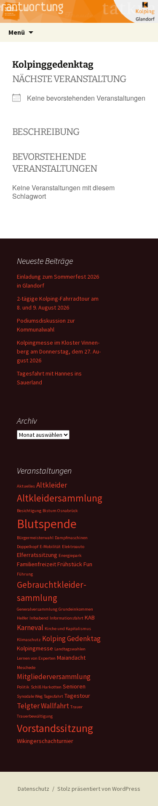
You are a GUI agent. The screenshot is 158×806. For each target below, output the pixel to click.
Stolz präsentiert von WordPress (98, 788)
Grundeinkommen (76, 609)
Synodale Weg (30, 696)
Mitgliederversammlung (54, 676)
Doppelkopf (27, 546)
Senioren (74, 686)
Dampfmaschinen (71, 537)
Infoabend (38, 618)
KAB (90, 617)
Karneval (30, 627)
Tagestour (77, 695)
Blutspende (47, 524)
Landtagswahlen (70, 649)
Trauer (76, 707)
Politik (23, 687)
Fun (87, 564)
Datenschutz (33, 788)
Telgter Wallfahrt (43, 705)
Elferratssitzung (37, 555)
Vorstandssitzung (55, 728)
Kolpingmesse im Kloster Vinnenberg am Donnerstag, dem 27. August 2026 (59, 351)
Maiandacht (71, 657)
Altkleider (51, 485)
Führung (25, 574)
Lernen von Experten (36, 658)
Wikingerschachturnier (45, 741)
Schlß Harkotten (46, 687)
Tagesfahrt (53, 696)
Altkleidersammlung (59, 498)
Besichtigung (29, 510)
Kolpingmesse (35, 648)
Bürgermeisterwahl (35, 537)
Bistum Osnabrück (60, 510)
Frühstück (69, 564)
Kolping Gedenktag (71, 638)
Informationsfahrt (66, 618)
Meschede (26, 667)
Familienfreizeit (36, 564)
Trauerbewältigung (35, 716)
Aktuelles (26, 486)
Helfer (22, 618)
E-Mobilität (50, 546)
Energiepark (70, 555)
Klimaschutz (29, 639)
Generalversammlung (37, 609)
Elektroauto (73, 546)
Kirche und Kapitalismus (68, 628)
